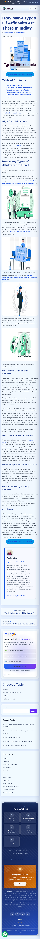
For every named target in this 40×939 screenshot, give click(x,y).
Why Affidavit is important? (15, 85)
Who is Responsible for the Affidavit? (19, 92)
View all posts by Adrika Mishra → (17, 595)
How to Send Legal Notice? (11, 737)
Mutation (6, 780)
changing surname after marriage (21, 232)
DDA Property (7, 768)
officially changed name (13, 113)
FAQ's (26, 853)
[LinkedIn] (28, 914)
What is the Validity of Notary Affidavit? (19, 95)
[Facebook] (12, 914)
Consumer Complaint (10, 764)
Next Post (7, 621)
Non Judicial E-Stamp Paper (12, 693)
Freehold (5, 771)
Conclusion (10, 97)
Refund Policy (26, 850)
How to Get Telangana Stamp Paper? (15, 745)
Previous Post (19, 610)
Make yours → (32, 2)
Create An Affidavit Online (20, 74)
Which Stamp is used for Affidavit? (18, 90)
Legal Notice (7, 777)
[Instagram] (17, 914)
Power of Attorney (8, 790)
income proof (29, 181)
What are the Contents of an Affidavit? (19, 88)
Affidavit (5, 696)
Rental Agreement (9, 699)
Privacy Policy (17, 850)
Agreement (6, 761)
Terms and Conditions (17, 853)
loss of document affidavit (25, 183)
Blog (10, 850)
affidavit (18, 146)
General (5, 689)
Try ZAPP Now (20, 666)
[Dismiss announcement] (37, 2)
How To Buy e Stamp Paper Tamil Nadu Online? (18, 741)
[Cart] (31, 8)
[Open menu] (35, 8)
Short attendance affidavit (19, 277)
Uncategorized (8, 32)
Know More (19, 884)
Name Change (7, 783)
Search (5, 708)
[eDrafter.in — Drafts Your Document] (9, 8)
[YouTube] (22, 914)
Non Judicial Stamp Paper (11, 786)
